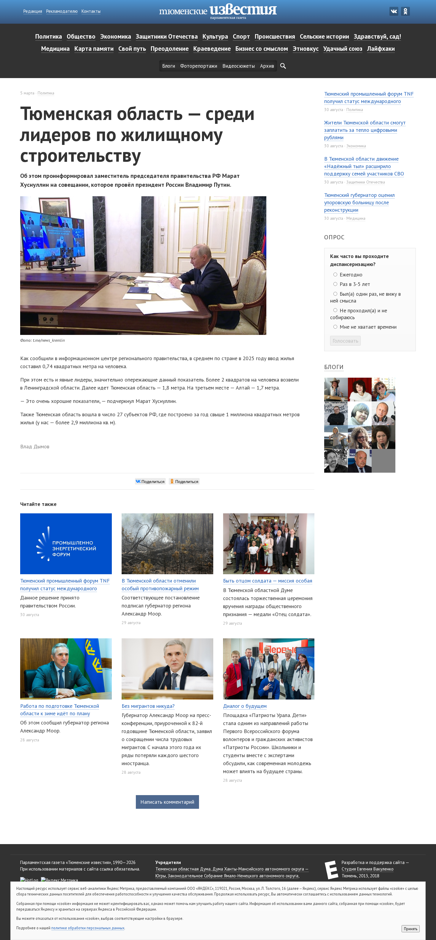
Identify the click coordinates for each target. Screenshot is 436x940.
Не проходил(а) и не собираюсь (358, 313)
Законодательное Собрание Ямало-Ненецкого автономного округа (233, 876)
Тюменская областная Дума (183, 869)
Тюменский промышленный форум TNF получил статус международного (369, 97)
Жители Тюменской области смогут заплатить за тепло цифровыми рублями (365, 130)
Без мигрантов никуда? (148, 705)
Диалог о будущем (245, 705)
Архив (267, 66)
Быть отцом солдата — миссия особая (267, 580)
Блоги (168, 66)
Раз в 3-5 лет (354, 284)
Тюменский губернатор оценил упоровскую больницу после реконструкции (359, 202)
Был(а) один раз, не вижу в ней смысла (365, 297)
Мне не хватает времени (367, 326)
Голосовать (345, 340)
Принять (410, 928)
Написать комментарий (167, 801)
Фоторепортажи (198, 66)
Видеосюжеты (238, 66)
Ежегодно (350, 274)
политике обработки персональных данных (87, 927)
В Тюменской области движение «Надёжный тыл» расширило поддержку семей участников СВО (364, 166)
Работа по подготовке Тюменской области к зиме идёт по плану (59, 709)
